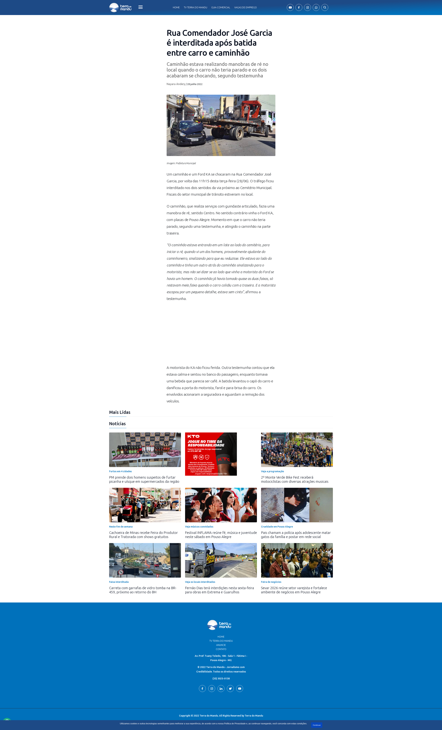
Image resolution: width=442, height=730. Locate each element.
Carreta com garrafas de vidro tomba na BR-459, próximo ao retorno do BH (142, 590)
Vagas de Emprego (245, 7)
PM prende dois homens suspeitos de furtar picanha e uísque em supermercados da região (144, 479)
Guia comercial (220, 7)
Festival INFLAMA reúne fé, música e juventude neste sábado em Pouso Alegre (221, 535)
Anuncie (221, 645)
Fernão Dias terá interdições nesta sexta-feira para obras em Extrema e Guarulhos (219, 590)
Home (176, 7)
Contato (221, 649)
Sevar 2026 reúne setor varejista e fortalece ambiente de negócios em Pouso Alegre (294, 590)
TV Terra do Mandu (221, 640)
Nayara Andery (176, 84)
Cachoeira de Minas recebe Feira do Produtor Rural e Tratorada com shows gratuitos (143, 535)
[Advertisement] (221, 335)
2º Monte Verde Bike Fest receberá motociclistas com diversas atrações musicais (294, 479)
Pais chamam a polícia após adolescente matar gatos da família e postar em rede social (296, 535)
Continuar (317, 725)
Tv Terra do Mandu (195, 7)
